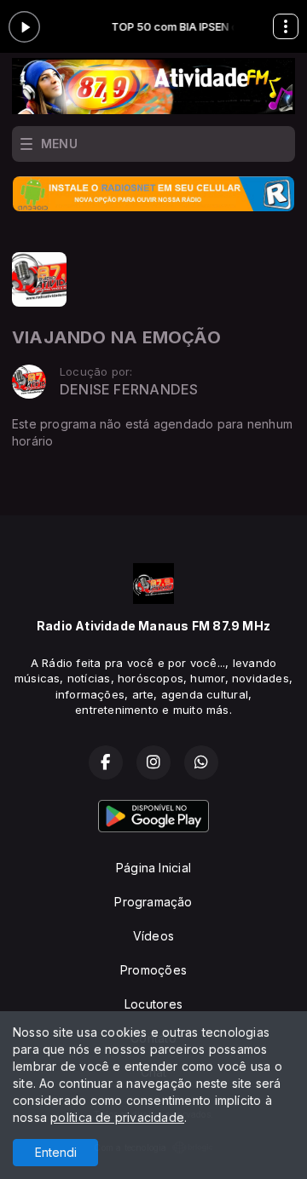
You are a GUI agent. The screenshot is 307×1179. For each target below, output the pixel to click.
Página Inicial (153, 867)
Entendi (56, 1152)
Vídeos (153, 936)
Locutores (153, 1004)
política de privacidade (117, 1117)
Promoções (153, 970)
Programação (153, 901)
